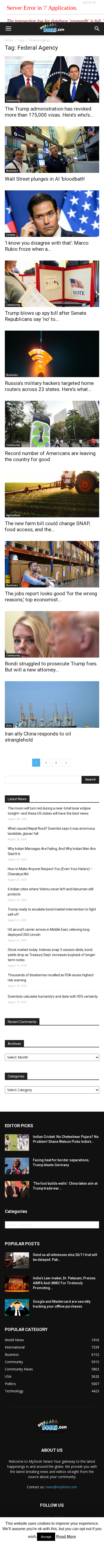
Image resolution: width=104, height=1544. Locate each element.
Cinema (10, 234)
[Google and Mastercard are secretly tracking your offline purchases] (17, 1307)
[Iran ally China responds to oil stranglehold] (52, 704)
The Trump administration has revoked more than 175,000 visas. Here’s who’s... (49, 112)
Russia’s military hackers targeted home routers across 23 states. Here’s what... (49, 386)
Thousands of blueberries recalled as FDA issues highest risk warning (51, 977)
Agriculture (13, 515)
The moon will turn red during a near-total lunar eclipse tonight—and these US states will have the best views (49, 810)
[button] (97, 28)
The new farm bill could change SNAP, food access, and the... (47, 526)
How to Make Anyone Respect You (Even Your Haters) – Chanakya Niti (50, 871)
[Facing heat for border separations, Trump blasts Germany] (17, 1166)
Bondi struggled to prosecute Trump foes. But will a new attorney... (51, 667)
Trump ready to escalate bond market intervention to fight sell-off (52, 911)
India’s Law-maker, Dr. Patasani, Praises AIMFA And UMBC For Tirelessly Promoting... (64, 1283)
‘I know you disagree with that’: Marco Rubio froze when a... (47, 246)
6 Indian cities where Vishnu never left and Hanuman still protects (50, 891)
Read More (66, 1537)
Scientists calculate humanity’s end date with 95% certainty (53, 996)
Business (12, 170)
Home (9, 40)
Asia (9, 725)
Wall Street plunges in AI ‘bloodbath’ (45, 179)
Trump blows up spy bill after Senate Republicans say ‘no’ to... (45, 316)
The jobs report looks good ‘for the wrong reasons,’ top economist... (51, 597)
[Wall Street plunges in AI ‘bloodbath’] (52, 149)
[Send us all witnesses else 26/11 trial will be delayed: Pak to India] (17, 1260)
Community (13, 100)
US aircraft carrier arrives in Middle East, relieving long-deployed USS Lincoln (49, 932)
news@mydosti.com (61, 1487)
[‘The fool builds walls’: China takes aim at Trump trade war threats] (17, 1189)
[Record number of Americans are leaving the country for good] (52, 424)
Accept (46, 1537)
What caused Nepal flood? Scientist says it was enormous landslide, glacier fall (51, 831)
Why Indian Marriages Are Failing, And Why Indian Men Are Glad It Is (52, 851)
